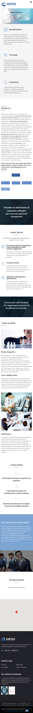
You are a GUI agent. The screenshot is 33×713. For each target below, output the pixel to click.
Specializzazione (15, 29)
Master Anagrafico (8, 352)
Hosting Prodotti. (12, 263)
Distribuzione (6, 434)
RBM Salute (19, 665)
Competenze (14, 82)
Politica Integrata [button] (5, 150)
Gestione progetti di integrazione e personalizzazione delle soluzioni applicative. (18, 247)
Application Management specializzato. (15, 277)
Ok (27, 710)
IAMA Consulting (21, 667)
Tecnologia (13, 55)
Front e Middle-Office (9, 375)
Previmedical (4, 667)
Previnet (3, 665)
